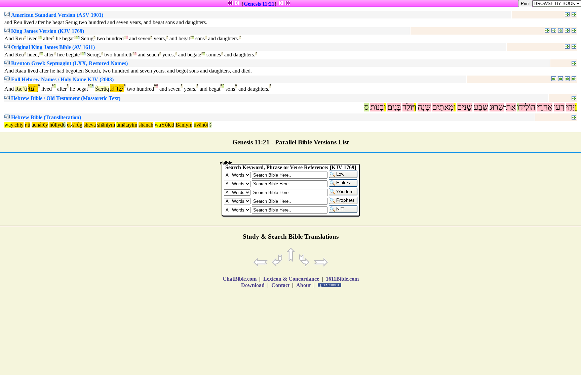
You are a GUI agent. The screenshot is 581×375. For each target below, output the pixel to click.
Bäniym (184, 125)
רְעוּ (559, 107)
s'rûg (77, 125)
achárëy (40, 125)
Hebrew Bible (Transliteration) (45, 117)
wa (7, 125)
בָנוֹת (377, 107)
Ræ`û (21, 89)
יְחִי (570, 107)
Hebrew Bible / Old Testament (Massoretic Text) (65, 98)
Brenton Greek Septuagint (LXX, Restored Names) (69, 63)
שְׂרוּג (497, 107)
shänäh (146, 125)
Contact (280, 285)
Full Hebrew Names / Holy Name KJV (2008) (62, 79)
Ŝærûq (102, 89)
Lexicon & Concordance (291, 279)
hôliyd (56, 125)
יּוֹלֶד (408, 107)
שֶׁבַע (481, 107)
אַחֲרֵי (544, 107)
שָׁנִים (464, 107)
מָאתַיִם (443, 107)
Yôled (167, 125)
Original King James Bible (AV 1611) (52, 47)
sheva (90, 125)
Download (253, 285)
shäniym (106, 125)
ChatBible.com (239, 279)
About (303, 285)
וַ (576, 107)
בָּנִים (394, 107)
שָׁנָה (424, 107)
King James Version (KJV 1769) (47, 31)
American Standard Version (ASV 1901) (56, 15)
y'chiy (17, 125)
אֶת (511, 107)
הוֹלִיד (527, 107)
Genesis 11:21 (259, 4)
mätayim (128, 125)
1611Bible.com (342, 279)
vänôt (202, 125)
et (69, 125)
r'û (27, 125)
